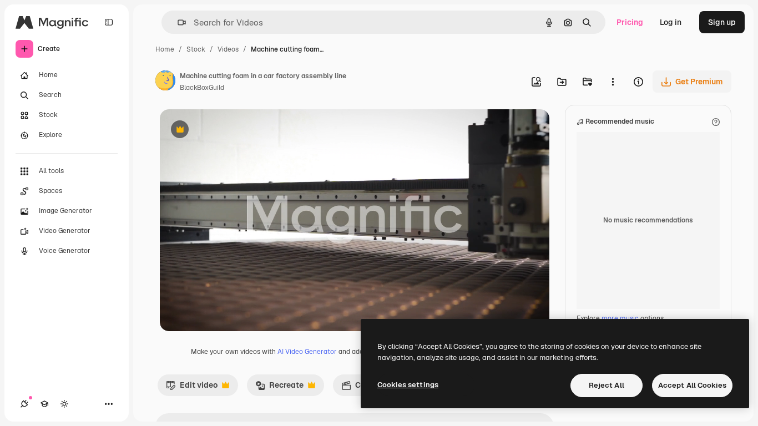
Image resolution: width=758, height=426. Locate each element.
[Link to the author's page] (165, 82)
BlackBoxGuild (202, 87)
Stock (195, 49)
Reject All (606, 385)
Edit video (192, 387)
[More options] (613, 81)
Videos (228, 49)
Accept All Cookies (692, 385)
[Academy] (44, 404)
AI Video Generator (307, 351)
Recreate (279, 387)
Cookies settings (407, 384)
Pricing (629, 22)
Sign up (722, 22)
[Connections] (24, 404)
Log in (670, 22)
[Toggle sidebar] (109, 22)
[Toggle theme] (64, 404)
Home (164, 49)
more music (620, 318)
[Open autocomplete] (177, 22)
